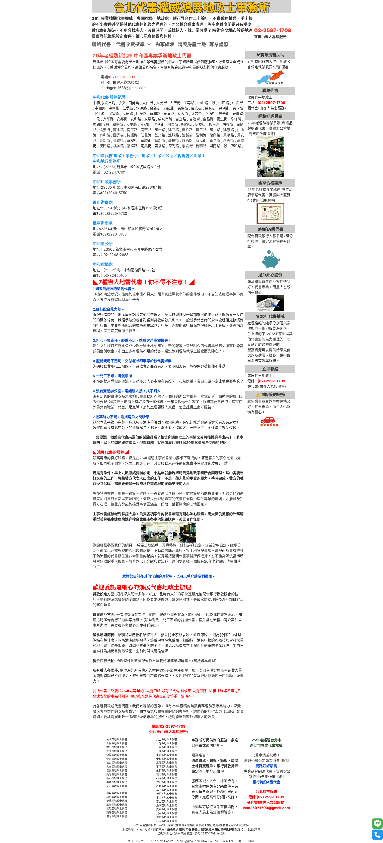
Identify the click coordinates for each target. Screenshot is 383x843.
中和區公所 (103, 243)
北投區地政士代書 (116, 754)
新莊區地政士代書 (116, 812)
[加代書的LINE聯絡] (377, 823)
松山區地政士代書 (116, 762)
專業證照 (218, 44)
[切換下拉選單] (149, 44)
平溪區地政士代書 (166, 766)
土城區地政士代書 (166, 754)
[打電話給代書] (377, 835)
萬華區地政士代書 (116, 782)
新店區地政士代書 (166, 820)
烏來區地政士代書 (166, 805)
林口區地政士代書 (166, 789)
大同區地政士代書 (116, 751)
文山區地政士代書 (116, 785)
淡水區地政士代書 (166, 813)
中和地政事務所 (107, 161)
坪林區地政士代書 (166, 785)
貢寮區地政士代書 (166, 809)
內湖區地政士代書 (116, 774)
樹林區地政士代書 (116, 796)
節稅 (223, 761)
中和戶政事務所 (107, 182)
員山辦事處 (103, 202)
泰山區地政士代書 (166, 801)
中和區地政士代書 (166, 758)
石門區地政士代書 (166, 774)
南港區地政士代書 (116, 778)
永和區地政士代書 (166, 770)
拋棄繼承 (165, 44)
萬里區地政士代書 (116, 792)
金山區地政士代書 (166, 797)
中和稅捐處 (103, 264)
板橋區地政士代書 (166, 793)
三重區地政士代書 (166, 747)
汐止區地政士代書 (166, 782)
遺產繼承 (199, 761)
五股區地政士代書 (166, 762)
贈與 (213, 761)
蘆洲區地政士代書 (116, 804)
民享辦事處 (103, 223)
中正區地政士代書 (116, 758)
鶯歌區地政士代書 (116, 808)
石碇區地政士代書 (166, 778)
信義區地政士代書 (116, 770)
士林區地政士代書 (116, 743)
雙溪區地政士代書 (116, 800)
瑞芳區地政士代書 (116, 816)
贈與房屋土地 (192, 44)
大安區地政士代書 (116, 766)
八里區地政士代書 (166, 739)
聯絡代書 (101, 44)
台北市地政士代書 (116, 739)
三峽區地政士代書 (166, 751)
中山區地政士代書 (116, 747)
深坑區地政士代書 (166, 816)
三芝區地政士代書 (166, 743)
